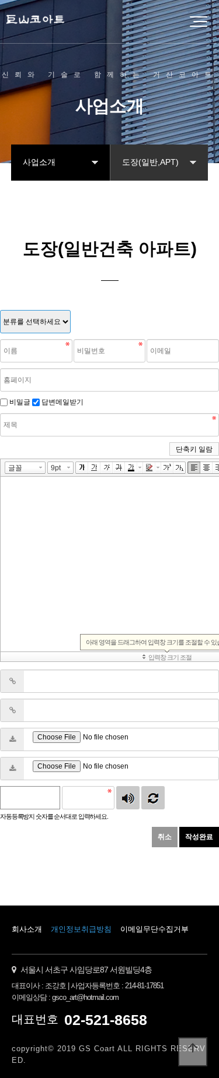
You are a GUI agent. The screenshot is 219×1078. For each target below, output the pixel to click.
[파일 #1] (12, 739)
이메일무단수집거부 (154, 929)
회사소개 (27, 929)
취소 (165, 837)
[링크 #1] (12, 681)
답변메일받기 (62, 402)
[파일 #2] (12, 769)
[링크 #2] (12, 710)
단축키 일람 (194, 449)
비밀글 (19, 402)
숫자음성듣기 (128, 797)
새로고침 (153, 797)
